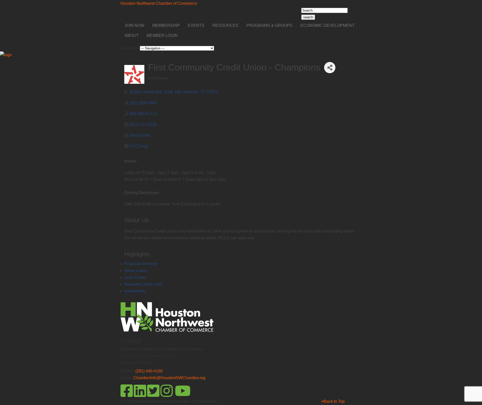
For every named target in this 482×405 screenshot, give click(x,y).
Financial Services (140, 264)
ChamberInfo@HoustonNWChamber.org (169, 378)
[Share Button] (329, 67)
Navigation (130, 48)
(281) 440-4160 (149, 371)
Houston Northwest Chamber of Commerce (158, 3)
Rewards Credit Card (143, 284)
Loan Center (135, 277)
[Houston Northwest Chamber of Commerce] (6, 55)
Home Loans (135, 271)
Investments (135, 291)
